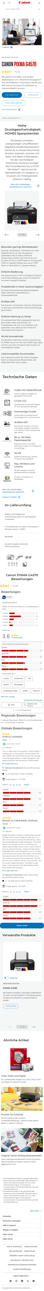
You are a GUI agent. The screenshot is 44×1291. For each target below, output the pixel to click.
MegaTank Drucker (10, 57)
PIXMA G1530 (10, 988)
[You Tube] (33, 1281)
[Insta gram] (16, 1281)
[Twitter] (28, 1281)
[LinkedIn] (22, 1281)
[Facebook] (10, 1281)
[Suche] (9, 3)
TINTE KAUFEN (33, 95)
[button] (14, 103)
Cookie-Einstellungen (22, 1269)
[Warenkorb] (4, 3)
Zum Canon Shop (11, 95)
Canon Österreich (21, 1276)
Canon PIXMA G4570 (10, 118)
